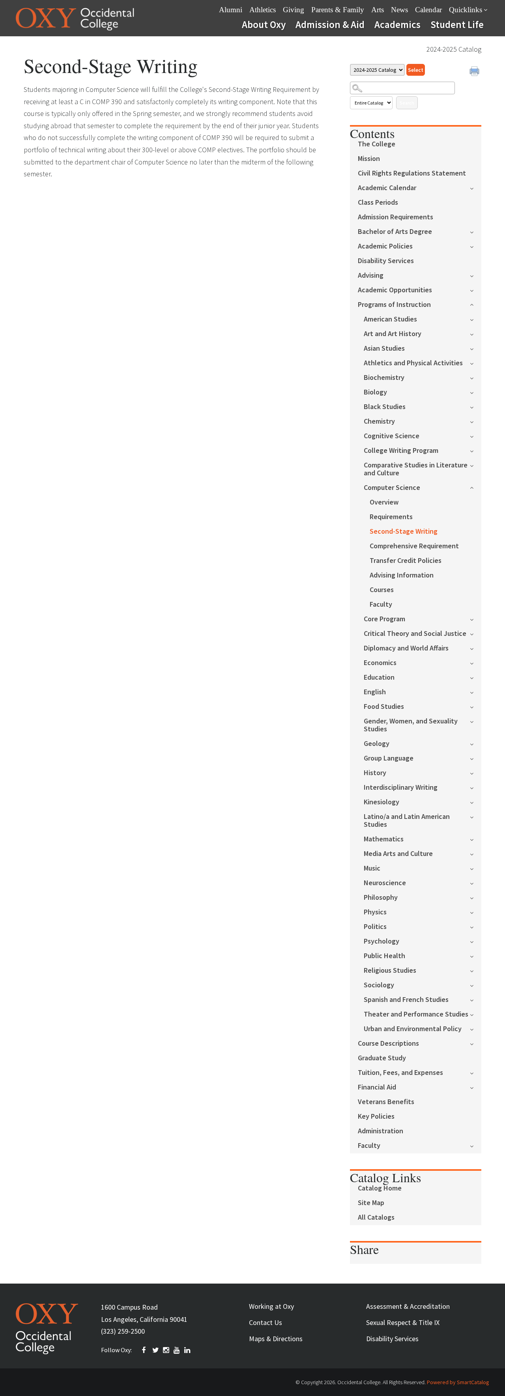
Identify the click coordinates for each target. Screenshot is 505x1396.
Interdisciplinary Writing (401, 787)
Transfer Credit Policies (405, 561)
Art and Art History (392, 334)
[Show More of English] (475, 691)
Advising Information (402, 575)
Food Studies (384, 707)
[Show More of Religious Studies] (475, 970)
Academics (397, 24)
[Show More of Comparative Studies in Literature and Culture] (475, 465)
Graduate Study (382, 1058)
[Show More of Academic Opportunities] (475, 289)
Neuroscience (385, 883)
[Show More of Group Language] (475, 758)
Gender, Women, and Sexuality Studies (411, 725)
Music (372, 868)
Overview (384, 502)
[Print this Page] (475, 72)
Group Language (388, 758)
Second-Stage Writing (404, 531)
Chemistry (379, 421)
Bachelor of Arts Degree (395, 232)
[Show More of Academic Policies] (475, 246)
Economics (380, 663)
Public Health (384, 956)
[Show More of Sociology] (475, 985)
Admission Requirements (395, 217)
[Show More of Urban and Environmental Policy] (475, 1028)
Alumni (230, 10)
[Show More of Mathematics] (475, 839)
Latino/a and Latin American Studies (407, 821)
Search (407, 103)
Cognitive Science (391, 436)
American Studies (390, 319)
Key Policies (376, 1116)
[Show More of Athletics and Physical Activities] (475, 362)
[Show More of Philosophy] (475, 897)
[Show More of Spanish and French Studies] (475, 999)
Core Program (384, 619)
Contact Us (265, 1322)
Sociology (379, 985)
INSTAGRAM (166, 1350)
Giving (293, 10)
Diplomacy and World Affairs (406, 648)
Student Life (457, 24)
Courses (382, 590)
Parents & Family (337, 10)
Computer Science (392, 488)
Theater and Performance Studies (416, 1014)
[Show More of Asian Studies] (475, 348)
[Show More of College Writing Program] (475, 450)
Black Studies (385, 407)
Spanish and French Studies (406, 1000)
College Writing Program (401, 451)
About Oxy (264, 24)
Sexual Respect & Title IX (403, 1322)
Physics (375, 912)
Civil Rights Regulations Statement (412, 173)
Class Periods (378, 202)
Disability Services (386, 261)
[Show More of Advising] (475, 275)
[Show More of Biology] (475, 392)
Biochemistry (384, 378)
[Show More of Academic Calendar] (475, 187)
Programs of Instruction (394, 305)
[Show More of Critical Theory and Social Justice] (475, 633)
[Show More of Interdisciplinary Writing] (475, 787)
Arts (377, 10)
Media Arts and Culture (398, 854)
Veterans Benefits (386, 1102)
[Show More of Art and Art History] (475, 333)
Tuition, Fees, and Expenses (400, 1073)
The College (376, 144)
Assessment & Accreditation (408, 1306)
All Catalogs (376, 1217)
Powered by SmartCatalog (458, 1382)
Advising (370, 275)
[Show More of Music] (475, 868)
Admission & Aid (330, 24)
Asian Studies (384, 348)
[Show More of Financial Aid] (475, 1087)
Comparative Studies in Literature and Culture (416, 469)
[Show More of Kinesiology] (475, 801)
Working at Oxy (271, 1306)
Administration (380, 1131)
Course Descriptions (388, 1043)
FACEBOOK (145, 1350)
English (375, 692)
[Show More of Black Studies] (475, 406)
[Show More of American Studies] (475, 319)
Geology (376, 744)
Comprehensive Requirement (414, 546)
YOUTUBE (177, 1350)
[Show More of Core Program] (475, 618)
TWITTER (155, 1350)
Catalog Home (380, 1188)
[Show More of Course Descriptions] (475, 1043)
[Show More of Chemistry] (475, 421)
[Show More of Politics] (475, 926)
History (375, 773)
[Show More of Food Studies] (475, 706)
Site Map (371, 1203)
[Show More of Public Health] (475, 955)
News (399, 10)
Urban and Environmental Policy (413, 1029)
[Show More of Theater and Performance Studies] (475, 1014)
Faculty (381, 604)
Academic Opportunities (395, 290)
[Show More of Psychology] (475, 941)
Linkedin (187, 1350)
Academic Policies (385, 246)
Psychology (381, 941)
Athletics (262, 10)
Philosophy (381, 897)
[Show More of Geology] (475, 743)
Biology (375, 392)
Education (379, 677)
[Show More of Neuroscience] (475, 882)
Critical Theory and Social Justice (415, 634)
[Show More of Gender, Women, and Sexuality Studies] (475, 721)
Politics (375, 927)
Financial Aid (377, 1087)
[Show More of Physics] (475, 912)
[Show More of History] (475, 772)
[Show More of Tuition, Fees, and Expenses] (475, 1072)
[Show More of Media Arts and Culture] (475, 853)
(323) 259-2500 (123, 1331)
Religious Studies (390, 970)
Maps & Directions (276, 1338)
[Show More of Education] (475, 677)
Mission (369, 159)
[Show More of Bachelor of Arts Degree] (475, 231)
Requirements (391, 517)
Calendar (428, 10)
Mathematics (384, 839)
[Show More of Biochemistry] (475, 377)
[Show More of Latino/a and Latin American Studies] (475, 816)
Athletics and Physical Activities (413, 363)
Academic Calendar (387, 188)
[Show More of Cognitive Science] (475, 435)
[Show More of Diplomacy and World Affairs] (475, 648)
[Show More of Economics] (475, 662)
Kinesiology (381, 802)
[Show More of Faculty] (475, 1145)
